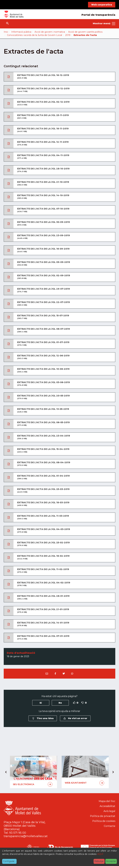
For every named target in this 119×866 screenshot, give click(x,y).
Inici (6, 31)
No (60, 702)
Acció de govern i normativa (50, 31)
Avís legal (109, 811)
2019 (67, 35)
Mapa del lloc (107, 801)
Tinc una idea (45, 718)
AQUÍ (100, 854)
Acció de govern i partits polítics (85, 31)
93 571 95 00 (17, 832)
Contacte (109, 826)
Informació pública (21, 31)
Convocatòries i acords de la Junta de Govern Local (34, 35)
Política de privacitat (102, 816)
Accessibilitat (107, 806)
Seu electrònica (23, 784)
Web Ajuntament (76, 782)
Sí (41, 702)
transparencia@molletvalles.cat (26, 836)
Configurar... (9, 861)
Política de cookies (103, 821)
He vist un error (77, 718)
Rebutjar (99, 861)
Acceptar (111, 861)
